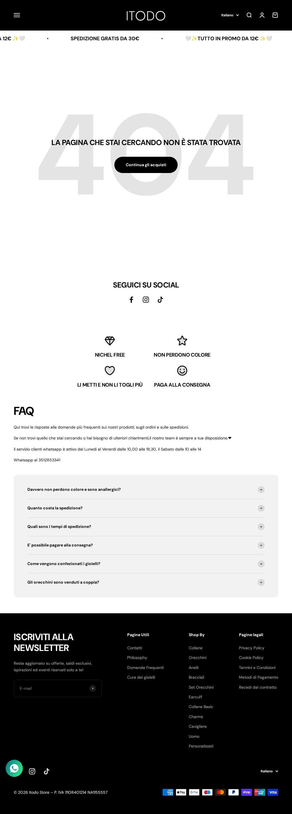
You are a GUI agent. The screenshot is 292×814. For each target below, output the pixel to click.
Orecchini (197, 657)
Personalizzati (201, 746)
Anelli (193, 667)
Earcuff (195, 697)
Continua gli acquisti (146, 164)
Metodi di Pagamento (258, 677)
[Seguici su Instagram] (146, 300)
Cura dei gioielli (141, 677)
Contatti (134, 647)
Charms (196, 716)
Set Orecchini (201, 687)
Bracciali (196, 677)
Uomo (194, 736)
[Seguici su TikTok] (160, 300)
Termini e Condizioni (257, 667)
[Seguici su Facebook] (131, 300)
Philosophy (137, 657)
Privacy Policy (251, 647)
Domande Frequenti (145, 667)
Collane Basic (201, 706)
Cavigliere (198, 726)
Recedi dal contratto (258, 687)
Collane (195, 647)
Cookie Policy (251, 657)
